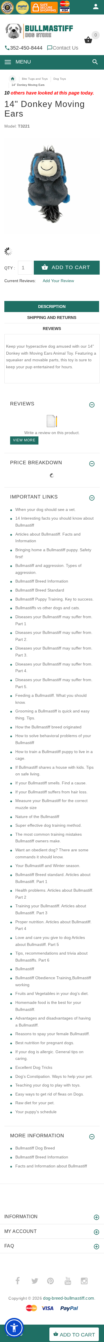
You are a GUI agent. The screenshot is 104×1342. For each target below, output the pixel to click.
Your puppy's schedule (36, 1111)
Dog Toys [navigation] (59, 78)
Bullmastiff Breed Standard (39, 590)
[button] (94, 62)
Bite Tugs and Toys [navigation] (35, 78)
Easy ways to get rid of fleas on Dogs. (49, 1094)
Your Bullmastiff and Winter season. (47, 865)
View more (24, 440)
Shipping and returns (51, 317)
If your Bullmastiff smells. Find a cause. (51, 783)
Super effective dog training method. (48, 825)
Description (52, 306)
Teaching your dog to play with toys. (48, 1085)
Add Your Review (58, 280)
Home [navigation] (12, 79)
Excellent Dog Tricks (33, 1067)
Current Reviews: (20, 280)
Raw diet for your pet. (35, 1102)
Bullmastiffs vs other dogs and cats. (47, 607)
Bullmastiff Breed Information (41, 581)
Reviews (52, 328)
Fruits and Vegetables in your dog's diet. (52, 993)
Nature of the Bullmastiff (37, 816)
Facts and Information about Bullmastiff (51, 1166)
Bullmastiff (24, 968)
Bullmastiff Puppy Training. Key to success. (54, 599)
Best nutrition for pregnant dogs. (44, 1042)
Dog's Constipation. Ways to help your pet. (54, 1076)
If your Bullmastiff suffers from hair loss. (51, 792)
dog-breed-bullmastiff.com (68, 1298)
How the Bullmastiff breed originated (48, 727)
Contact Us (65, 48)
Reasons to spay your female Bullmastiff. (52, 1033)
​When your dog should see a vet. (45, 509)
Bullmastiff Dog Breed (35, 1148)
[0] (88, 42)
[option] (52, 186)
